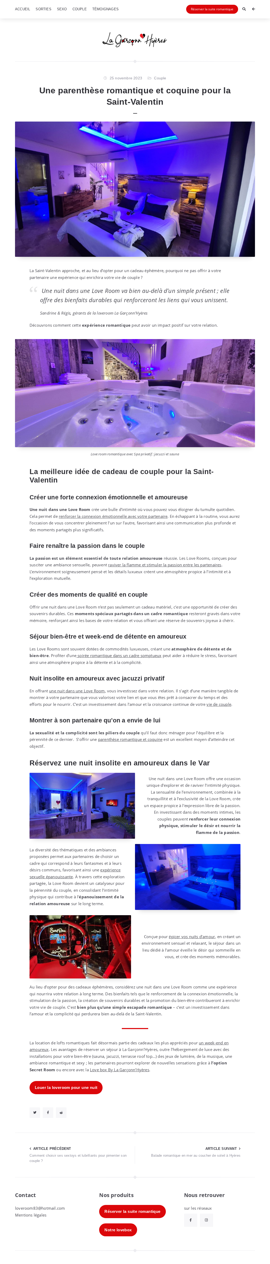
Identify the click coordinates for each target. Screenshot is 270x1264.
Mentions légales (30, 1215)
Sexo (62, 9)
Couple (80, 9)
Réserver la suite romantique (212, 9)
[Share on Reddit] (61, 1112)
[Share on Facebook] (48, 1112)
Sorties (43, 9)
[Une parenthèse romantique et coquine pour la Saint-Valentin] (135, 189)
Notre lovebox (118, 1230)
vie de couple (218, 704)
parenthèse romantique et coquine (130, 739)
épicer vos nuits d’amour (192, 936)
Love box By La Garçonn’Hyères (119, 1069)
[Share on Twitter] (35, 1112)
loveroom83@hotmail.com (40, 1208)
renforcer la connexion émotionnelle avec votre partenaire (113, 516)
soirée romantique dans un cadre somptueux (118, 655)
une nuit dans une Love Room (77, 690)
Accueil (22, 9)
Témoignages (105, 9)
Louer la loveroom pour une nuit (66, 1087)
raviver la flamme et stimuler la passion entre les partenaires (164, 564)
